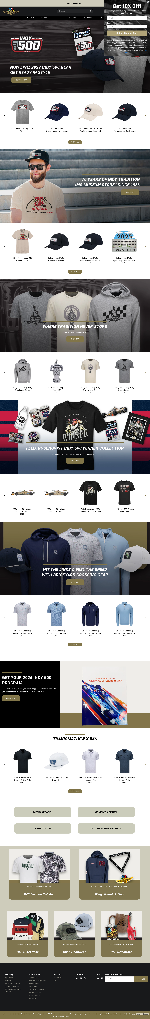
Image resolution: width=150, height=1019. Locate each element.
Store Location (34, 995)
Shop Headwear (74, 952)
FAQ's (56, 980)
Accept (139, 1014)
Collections (72, 18)
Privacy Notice (34, 983)
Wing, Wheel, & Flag (109, 894)
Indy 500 (30, 18)
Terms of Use (34, 978)
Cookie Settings (35, 992)
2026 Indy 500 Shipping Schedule (13, 990)
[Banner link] (75, 56)
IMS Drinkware (121, 952)
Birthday (110, 23)
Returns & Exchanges (12, 983)
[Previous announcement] (2, 3)
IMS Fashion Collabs (39, 894)
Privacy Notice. (65, 1016)
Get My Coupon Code (127, 33)
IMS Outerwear (28, 952)
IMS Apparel (45, 18)
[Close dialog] (148, 2)
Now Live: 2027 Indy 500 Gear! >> (75, 3)
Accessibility (33, 998)
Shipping (8, 980)
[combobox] (75, 11)
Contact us (58, 978)
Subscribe (141, 979)
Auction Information (12, 986)
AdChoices (33, 986)
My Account (9, 978)
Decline (145, 1014)
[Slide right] (145, 116)
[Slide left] (4, 116)
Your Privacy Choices (36, 989)
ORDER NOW (13, 699)
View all (75, 142)
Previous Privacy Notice (37, 980)
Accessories (89, 18)
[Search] (91, 12)
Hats (59, 18)
